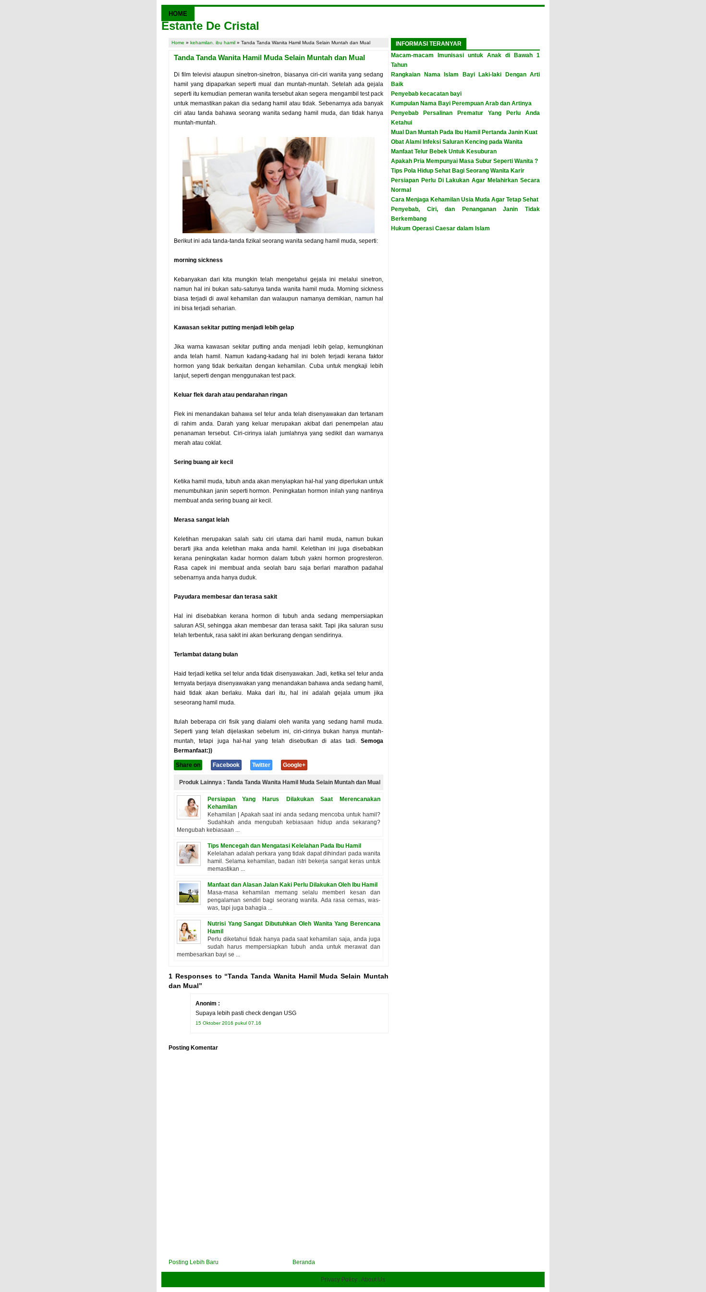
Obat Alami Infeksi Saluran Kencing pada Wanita (457, 141)
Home (177, 42)
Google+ (294, 765)
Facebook (226, 765)
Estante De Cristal (210, 25)
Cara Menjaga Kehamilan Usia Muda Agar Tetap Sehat (464, 199)
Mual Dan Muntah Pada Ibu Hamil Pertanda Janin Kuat (464, 132)
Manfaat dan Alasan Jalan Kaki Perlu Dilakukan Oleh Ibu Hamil (292, 884)
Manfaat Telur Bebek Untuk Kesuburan (444, 151)
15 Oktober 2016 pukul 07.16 (228, 1023)
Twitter (261, 765)
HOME (178, 13)
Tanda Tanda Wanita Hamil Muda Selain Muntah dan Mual (269, 57)
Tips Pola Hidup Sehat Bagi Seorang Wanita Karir (457, 170)
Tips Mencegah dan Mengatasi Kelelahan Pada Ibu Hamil (284, 845)
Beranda (303, 1262)
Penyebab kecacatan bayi (426, 93)
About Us (373, 1279)
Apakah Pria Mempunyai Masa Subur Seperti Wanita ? (464, 161)
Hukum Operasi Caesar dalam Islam (440, 228)
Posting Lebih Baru (194, 1262)
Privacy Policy (339, 1279)
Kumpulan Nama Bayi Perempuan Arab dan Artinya (461, 103)
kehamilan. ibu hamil (212, 42)
